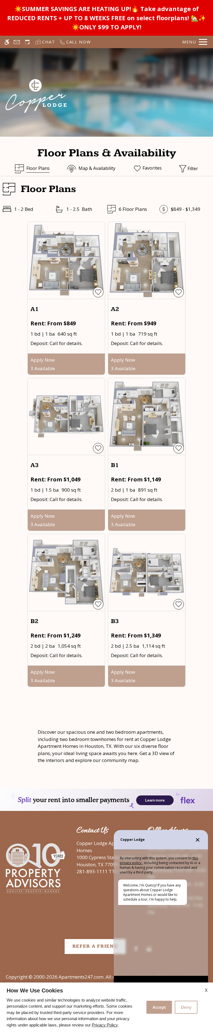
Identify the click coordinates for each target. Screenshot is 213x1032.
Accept (159, 1007)
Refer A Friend (95, 946)
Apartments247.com (81, 977)
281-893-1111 (102, 871)
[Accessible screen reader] (7, 42)
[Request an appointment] (27, 42)
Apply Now (43, 360)
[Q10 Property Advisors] (35, 868)
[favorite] (98, 292)
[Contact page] (17, 42)
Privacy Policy (105, 1025)
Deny (186, 1007)
